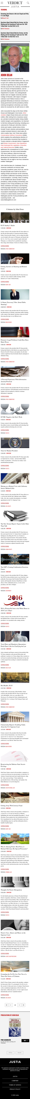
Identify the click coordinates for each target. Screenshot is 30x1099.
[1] (7, 1005)
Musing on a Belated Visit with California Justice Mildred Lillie (14, 487)
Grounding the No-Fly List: (14, 975)
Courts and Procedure (11, 956)
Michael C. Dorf (5, 18)
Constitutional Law (10, 788)
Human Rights (9, 549)
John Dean (8, 228)
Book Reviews (9, 322)
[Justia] (15, 1062)
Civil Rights (8, 506)
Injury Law (8, 284)
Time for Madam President (9, 451)
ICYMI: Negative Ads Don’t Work (11, 417)
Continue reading (5, 246)
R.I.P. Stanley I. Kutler (8, 225)
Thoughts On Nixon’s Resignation (11, 890)
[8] (23, 1005)
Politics (7, 433)
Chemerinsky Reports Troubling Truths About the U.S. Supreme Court (13, 726)
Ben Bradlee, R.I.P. (7, 685)
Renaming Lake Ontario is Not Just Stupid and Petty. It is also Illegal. (15, 14)
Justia (15, 6)
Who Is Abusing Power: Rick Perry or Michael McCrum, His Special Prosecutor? (14, 848)
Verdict (15, 3)
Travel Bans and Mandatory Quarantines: (13, 645)
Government (8, 590)
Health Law (8, 668)
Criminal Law (9, 872)
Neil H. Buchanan (5, 28)
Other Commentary (10, 249)
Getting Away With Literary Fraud (11, 805)
